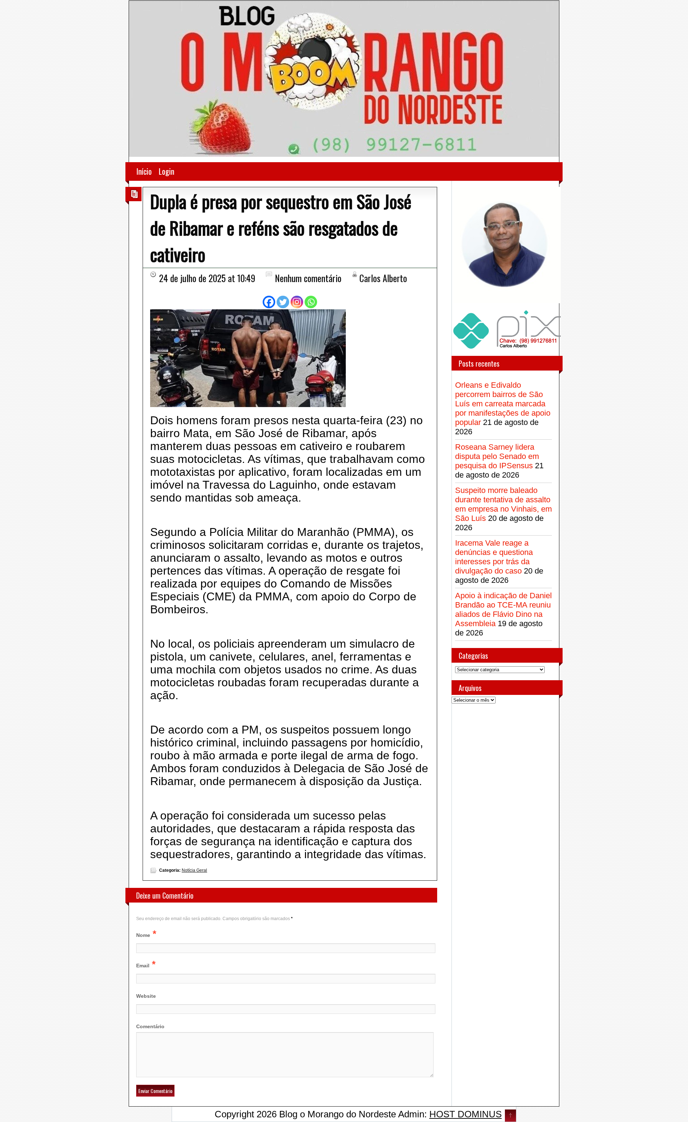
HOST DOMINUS (465, 1114)
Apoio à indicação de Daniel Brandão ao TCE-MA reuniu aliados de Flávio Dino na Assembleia (503, 609)
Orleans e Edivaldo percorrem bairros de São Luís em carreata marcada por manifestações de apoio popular (502, 404)
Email (142, 965)
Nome (143, 935)
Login (166, 171)
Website (146, 996)
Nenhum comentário (308, 278)
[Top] (510, 1115)
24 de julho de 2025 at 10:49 (207, 278)
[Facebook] (269, 302)
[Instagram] (297, 302)
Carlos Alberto (383, 278)
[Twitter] (283, 302)
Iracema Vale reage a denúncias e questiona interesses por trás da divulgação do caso (494, 556)
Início (144, 171)
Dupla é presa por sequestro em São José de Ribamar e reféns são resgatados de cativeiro (280, 227)
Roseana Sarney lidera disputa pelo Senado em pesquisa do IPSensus (497, 456)
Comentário (150, 1026)
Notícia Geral (194, 870)
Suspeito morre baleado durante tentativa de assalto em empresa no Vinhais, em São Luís (503, 504)
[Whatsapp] (311, 302)
